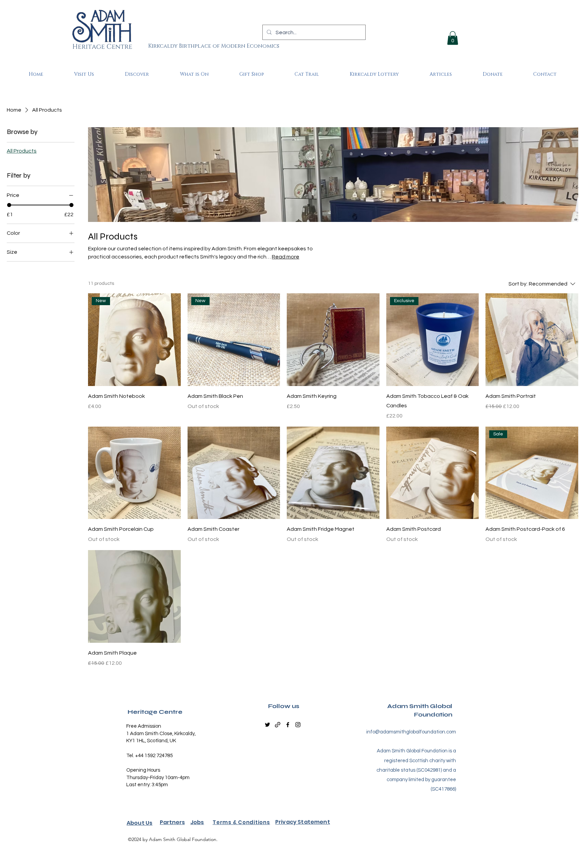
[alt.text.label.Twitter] (267, 724)
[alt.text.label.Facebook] (287, 724)
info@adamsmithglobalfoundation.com (411, 731)
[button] (452, 38)
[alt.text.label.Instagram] (298, 724)
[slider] (9, 205)
